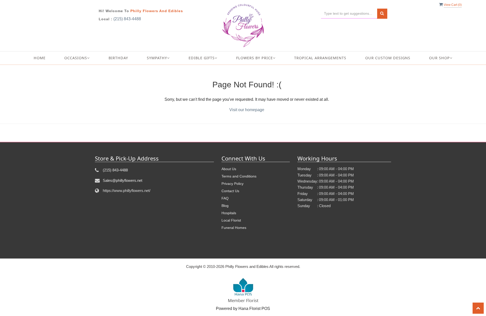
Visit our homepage (246, 110)
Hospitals (228, 213)
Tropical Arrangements (320, 57)
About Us (228, 169)
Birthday (118, 57)
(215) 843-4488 (127, 19)
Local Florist (231, 220)
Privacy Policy (232, 184)
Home (40, 57)
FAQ (225, 198)
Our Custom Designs (387, 57)
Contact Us (230, 191)
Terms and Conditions (238, 176)
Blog (225, 206)
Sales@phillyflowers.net (122, 180)
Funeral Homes (233, 228)
